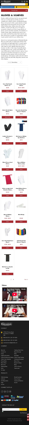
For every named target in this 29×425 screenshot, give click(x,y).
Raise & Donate (17, 351)
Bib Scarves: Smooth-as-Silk (7, 267)
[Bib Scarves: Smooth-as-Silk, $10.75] (7, 258)
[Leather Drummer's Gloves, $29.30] (7, 127)
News (2, 368)
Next (25, 279)
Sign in (24, 2)
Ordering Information (19, 359)
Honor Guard (17, 379)
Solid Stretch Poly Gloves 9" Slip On (21, 241)
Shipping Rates (4, 366)
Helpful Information (5, 355)
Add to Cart (7, 117)
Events (2, 353)
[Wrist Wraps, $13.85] (21, 205)
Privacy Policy (4, 361)
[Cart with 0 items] (27, 2)
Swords (15, 382)
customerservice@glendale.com (10, 342)
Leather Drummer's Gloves (7, 137)
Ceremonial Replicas (18, 380)
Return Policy (3, 362)
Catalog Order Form (18, 350)
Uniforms (3, 379)
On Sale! (3, 370)
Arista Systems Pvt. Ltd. (17, 420)
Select (7, 91)
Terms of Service (17, 366)
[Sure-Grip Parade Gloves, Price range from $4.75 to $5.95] (21, 75)
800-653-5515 (6, 337)
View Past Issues (23, 412)
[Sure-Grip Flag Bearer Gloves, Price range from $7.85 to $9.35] (7, 231)
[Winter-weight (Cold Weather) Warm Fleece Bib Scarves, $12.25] (7, 179)
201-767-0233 (14, 337)
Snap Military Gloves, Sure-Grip (21, 189)
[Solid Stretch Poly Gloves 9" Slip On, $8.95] (21, 231)
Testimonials (16, 368)
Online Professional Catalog (7, 357)
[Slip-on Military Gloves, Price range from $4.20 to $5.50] (7, 205)
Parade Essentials (18, 377)
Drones (2, 384)
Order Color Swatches (6, 359)
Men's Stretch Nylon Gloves (7, 111)
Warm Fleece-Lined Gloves (7, 163)
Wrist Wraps (21, 214)
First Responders (4, 380)
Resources (3, 364)
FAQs (15, 353)
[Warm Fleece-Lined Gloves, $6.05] (7, 153)
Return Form (16, 361)
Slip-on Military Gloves (7, 215)
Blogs (15, 364)
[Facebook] (2, 391)
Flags (2, 382)
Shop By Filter (14, 10)
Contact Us (3, 351)
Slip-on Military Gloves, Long (21, 163)
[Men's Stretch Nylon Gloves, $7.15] (7, 101)
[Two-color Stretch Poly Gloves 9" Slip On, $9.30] (21, 101)
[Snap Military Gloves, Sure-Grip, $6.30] (21, 179)
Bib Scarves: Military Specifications (21, 137)
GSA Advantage (4, 377)
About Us (3, 350)
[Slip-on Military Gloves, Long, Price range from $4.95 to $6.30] (21, 153)
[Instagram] (5, 391)
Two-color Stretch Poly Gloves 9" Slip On (21, 111)
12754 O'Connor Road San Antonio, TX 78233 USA (8, 334)
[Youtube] (10, 391)
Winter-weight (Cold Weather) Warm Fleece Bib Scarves (7, 189)
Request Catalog (17, 362)
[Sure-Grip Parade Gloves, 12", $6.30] (7, 75)
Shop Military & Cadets (8, 7)
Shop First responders (22, 7)
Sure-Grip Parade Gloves (21, 84)
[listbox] (16, 62)
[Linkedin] (7, 391)
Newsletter (16, 355)
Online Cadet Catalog (19, 357)
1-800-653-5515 (22, 1)
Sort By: (9, 62)
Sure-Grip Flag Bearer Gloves (7, 241)
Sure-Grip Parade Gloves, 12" (7, 84)
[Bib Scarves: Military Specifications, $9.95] (21, 127)
